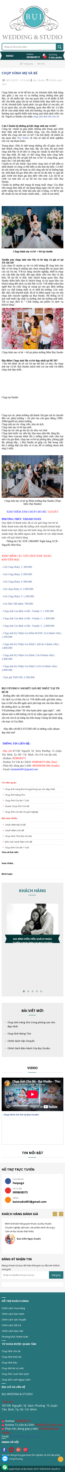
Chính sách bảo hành (13, 1313)
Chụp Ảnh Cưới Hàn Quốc (15, 1373)
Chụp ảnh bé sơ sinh (13, 1368)
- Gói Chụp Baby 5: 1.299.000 (18, 596)
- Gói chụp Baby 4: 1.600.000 (17, 589)
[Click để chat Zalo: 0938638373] (5, 1458)
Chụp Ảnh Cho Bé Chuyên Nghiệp (21, 811)
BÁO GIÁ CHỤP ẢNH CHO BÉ (18, 841)
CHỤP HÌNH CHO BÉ (14, 830)
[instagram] (26, 1449)
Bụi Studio (23, 137)
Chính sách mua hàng (13, 1308)
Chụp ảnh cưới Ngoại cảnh (16, 1379)
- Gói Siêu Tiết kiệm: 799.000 (17, 603)
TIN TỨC (41, 63)
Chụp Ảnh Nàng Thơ (15, 794)
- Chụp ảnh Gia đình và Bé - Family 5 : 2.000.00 (27, 625)
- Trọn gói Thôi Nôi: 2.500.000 (18, 677)
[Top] (60, 1459)
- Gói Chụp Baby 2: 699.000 (17, 574)
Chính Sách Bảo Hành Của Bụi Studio (29, 1048)
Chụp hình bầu (9, 1362)
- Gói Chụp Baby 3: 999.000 (17, 581)
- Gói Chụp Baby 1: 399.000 (17, 566)
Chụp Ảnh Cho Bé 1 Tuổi (17, 800)
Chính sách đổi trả (11, 1325)
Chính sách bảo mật (12, 1331)
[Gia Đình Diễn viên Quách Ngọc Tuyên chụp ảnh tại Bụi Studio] (32, 921)
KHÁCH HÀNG (32, 890)
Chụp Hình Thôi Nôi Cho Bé (18, 836)
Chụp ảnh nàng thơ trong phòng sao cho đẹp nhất (30, 789)
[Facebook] (5, 1449)
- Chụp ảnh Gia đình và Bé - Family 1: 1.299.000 (28, 611)
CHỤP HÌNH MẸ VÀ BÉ (20, 73)
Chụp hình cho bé (11, 1351)
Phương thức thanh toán (15, 1336)
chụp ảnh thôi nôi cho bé (46, 116)
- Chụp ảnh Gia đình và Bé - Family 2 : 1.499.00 (27, 618)
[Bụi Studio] (32, 21)
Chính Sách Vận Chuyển (21, 1040)
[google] (19, 1449)
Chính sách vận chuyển (14, 1319)
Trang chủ (28, 63)
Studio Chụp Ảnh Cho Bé (17, 806)
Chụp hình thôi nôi (11, 1356)
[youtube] (12, 1449)
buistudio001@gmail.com (25, 1436)
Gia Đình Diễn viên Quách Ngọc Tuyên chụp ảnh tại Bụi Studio (32, 940)
